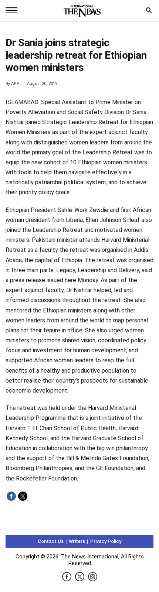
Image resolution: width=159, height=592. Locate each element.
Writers (77, 541)
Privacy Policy (105, 541)
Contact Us (51, 541)
